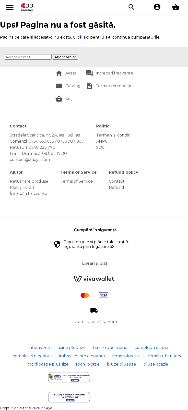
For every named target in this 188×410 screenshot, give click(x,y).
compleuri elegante (32, 356)
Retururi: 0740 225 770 (32, 147)
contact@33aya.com (30, 159)
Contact (117, 181)
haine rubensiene (110, 347)
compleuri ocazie (151, 347)
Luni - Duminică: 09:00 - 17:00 (38, 153)
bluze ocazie (155, 364)
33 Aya (46, 408)
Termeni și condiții (113, 86)
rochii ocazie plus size (48, 364)
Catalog (73, 86)
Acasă (70, 73)
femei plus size (126, 356)
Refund (116, 187)
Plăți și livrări (22, 187)
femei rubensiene (165, 356)
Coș (68, 98)
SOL (100, 147)
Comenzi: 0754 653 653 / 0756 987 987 (47, 141)
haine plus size (71, 347)
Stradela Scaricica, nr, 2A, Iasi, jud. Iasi (45, 135)
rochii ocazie (88, 364)
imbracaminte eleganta (82, 356)
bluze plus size (121, 364)
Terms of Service (76, 181)
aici (86, 37)
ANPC (102, 141)
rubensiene (38, 347)
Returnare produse (29, 181)
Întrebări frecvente (114, 73)
